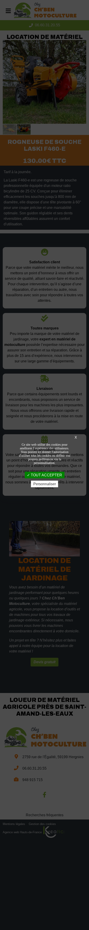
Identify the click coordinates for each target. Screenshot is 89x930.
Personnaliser (44, 484)
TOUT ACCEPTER (46, 475)
